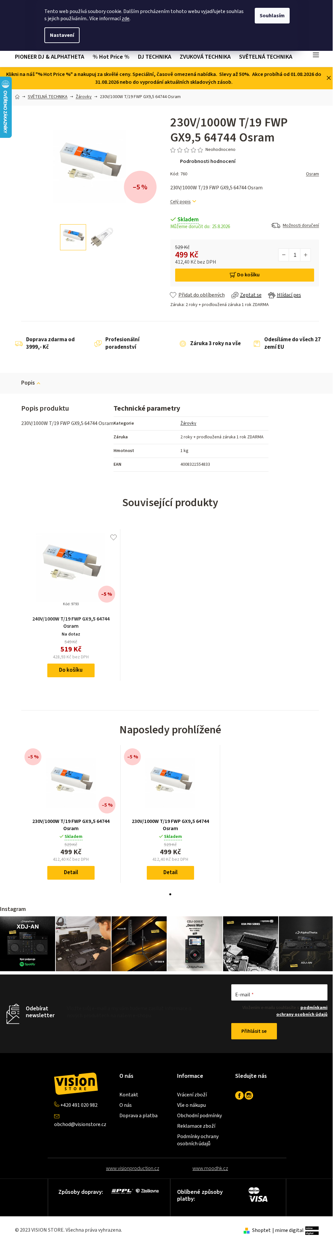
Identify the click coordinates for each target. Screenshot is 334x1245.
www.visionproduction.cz (132, 1168)
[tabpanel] (71, 814)
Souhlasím (272, 15)
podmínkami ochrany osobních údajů (301, 1011)
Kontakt (128, 1094)
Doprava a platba (138, 1115)
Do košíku (248, 274)
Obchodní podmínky (199, 1115)
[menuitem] (51, 57)
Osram (312, 174)
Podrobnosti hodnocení (207, 161)
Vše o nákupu (191, 1105)
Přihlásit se (254, 1031)
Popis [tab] (28, 383)
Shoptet (261, 1230)
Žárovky (188, 423)
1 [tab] (170, 894)
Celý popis (180, 202)
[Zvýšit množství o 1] (305, 255)
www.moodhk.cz (210, 1168)
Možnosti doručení (301, 225)
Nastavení (62, 35)
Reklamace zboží (196, 1126)
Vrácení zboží (192, 1094)
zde (125, 18)
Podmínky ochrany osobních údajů (198, 1140)
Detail (71, 872)
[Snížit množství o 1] (284, 255)
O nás (125, 1105)
